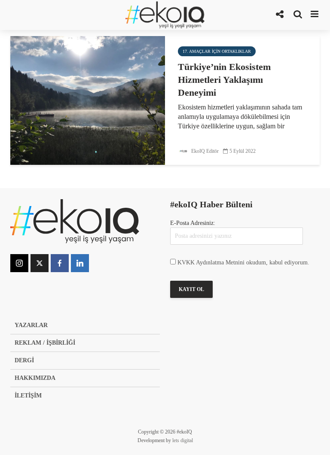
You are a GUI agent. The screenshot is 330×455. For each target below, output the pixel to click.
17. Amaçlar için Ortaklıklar (217, 51)
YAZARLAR (31, 325)
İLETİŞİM (28, 395)
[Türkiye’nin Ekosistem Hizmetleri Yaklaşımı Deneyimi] (87, 99)
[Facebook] (60, 263)
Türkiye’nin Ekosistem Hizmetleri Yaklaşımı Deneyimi (224, 79)
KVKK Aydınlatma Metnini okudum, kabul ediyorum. (243, 262)
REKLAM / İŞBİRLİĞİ (45, 343)
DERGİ (24, 360)
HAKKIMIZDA (35, 378)
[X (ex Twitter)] (40, 263)
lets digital (182, 440)
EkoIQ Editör (204, 151)
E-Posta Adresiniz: (192, 223)
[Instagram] (19, 263)
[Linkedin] (80, 263)
